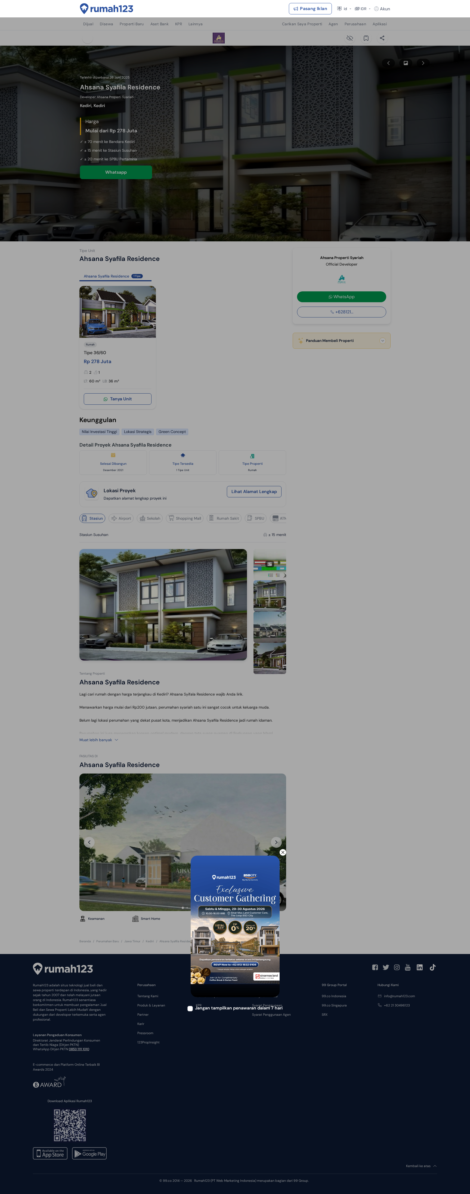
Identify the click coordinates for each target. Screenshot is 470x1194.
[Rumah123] (106, 8)
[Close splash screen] (283, 852)
